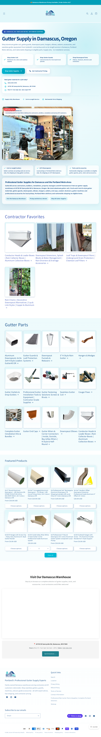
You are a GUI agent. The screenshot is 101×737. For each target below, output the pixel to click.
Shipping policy (59, 732)
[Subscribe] (38, 715)
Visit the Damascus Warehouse (16, 198)
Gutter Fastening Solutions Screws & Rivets (50, 395)
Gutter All (11, 732)
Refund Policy (55, 688)
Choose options (16, 506)
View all (50, 555)
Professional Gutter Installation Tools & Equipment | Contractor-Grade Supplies (32, 397)
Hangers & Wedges (87, 355)
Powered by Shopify (19, 732)
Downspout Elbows (68, 431)
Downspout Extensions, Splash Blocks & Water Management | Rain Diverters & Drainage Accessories (49, 259)
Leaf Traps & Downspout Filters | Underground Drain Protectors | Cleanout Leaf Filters (80, 258)
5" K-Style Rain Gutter (66, 356)
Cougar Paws (84, 392)
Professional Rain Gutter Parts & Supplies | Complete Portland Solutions (71, 699)
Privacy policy (39, 732)
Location (54, 680)
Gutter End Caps (30, 431)
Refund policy (29, 732)
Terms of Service (56, 691)
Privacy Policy (55, 684)
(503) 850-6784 (12, 83)
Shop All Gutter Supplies (58, 198)
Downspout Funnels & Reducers (47, 358)
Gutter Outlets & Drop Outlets (12, 393)
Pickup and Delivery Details (38, 198)
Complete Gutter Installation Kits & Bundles (13, 434)
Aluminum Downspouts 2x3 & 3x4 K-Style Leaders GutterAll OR (13, 359)
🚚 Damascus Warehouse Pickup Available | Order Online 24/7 (50, 2)
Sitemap (53, 704)
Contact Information (57, 694)
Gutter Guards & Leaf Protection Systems (30, 358)
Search (53, 677)
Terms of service (48, 732)
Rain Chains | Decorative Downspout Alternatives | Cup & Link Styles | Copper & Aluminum (19, 302)
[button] (4, 13)
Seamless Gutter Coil (67, 393)
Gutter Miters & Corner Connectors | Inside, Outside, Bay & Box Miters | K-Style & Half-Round (50, 437)
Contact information (70, 732)
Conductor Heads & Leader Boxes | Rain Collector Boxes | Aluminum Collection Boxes (20, 258)
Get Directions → (50, 654)
